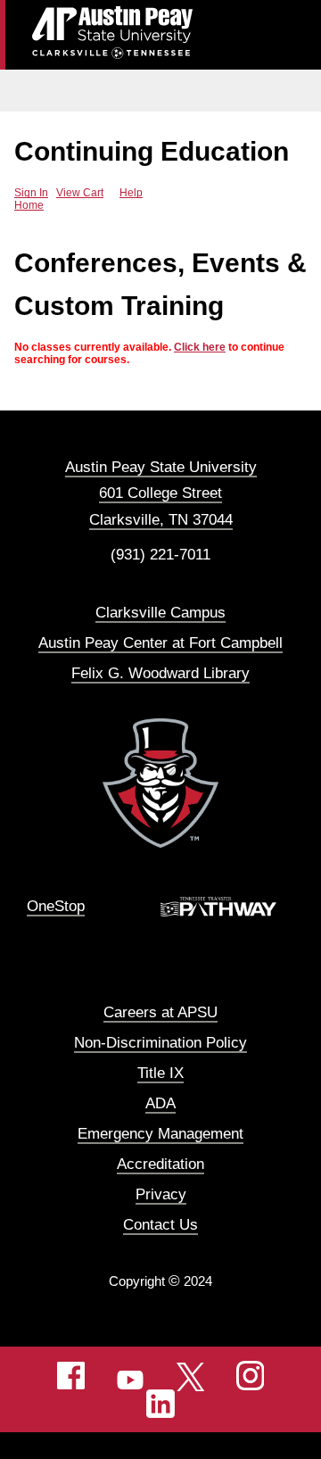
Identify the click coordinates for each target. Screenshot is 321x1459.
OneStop (56, 906)
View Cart (79, 193)
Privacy (161, 1194)
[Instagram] (250, 1375)
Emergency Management (160, 1133)
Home (29, 205)
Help (131, 193)
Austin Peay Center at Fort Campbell (160, 642)
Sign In (31, 193)
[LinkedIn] (160, 1403)
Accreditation (160, 1164)
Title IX (160, 1073)
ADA (160, 1103)
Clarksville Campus (160, 612)
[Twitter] (191, 1376)
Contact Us (160, 1224)
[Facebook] (71, 1375)
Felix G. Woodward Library (160, 673)
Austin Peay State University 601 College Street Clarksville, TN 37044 (161, 493)
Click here (200, 347)
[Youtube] (131, 1375)
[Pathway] (227, 907)
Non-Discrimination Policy (160, 1042)
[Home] (160, 782)
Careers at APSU (160, 1012)
